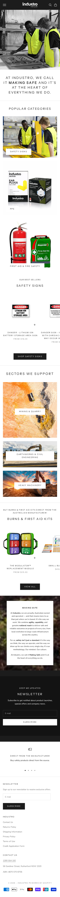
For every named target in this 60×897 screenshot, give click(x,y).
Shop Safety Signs (30, 356)
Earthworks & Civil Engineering (30, 456)
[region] (30, 756)
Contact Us (8, 822)
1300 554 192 (9, 860)
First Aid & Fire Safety (25, 266)
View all (30, 586)
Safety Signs (18, 151)
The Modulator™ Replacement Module (20, 567)
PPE (12, 209)
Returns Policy (9, 827)
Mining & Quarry (30, 411)
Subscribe (30, 722)
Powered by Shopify (40, 883)
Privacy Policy (9, 836)
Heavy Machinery (30, 485)
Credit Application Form (13, 846)
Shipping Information (12, 831)
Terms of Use (9, 841)
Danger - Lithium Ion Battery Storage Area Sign (20, 334)
